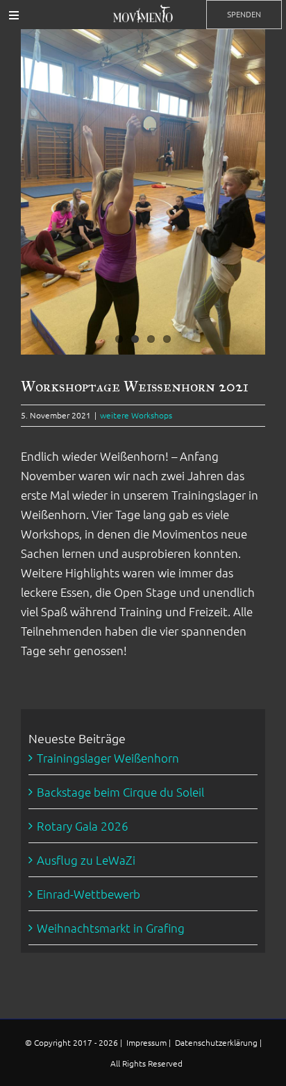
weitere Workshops (136, 415)
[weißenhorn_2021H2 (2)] (143, 192)
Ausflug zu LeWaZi (86, 859)
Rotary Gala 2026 (82, 825)
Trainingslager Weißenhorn (108, 757)
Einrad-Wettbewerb (88, 893)
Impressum (147, 1042)
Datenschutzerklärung (217, 1042)
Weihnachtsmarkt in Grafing (111, 927)
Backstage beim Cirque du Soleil (120, 791)
